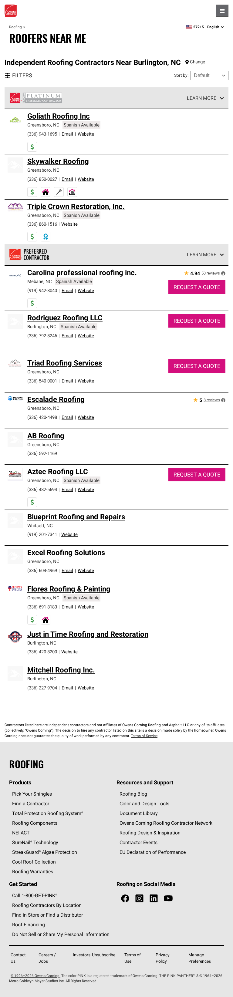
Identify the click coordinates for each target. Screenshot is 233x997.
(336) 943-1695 (42, 134)
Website (86, 134)
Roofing (15, 27)
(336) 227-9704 (42, 688)
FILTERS (22, 75)
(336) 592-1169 (42, 453)
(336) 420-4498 (42, 417)
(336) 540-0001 (42, 381)
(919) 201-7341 (42, 534)
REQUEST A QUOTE (197, 287)
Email (67, 134)
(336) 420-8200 (42, 652)
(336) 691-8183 (42, 607)
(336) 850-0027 (42, 179)
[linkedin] (154, 898)
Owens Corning (11, 11)
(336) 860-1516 (42, 224)
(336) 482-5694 (42, 489)
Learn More (201, 98)
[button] (223, 273)
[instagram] (139, 898)
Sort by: (181, 75)
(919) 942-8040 (42, 290)
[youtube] (168, 898)
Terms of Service (144, 735)
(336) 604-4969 (42, 570)
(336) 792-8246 (42, 336)
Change (197, 62)
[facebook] (125, 898)
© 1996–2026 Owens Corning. (35, 975)
